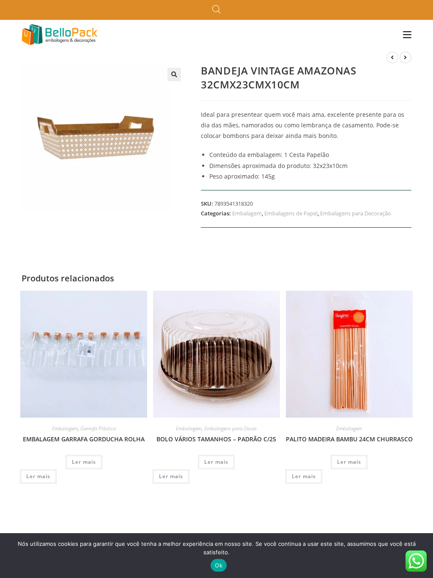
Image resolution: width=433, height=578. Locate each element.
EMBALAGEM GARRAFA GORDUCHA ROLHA (84, 439)
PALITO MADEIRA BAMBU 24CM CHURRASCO (349, 439)
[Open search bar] (216, 9)
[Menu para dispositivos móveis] (407, 34)
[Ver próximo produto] (405, 57)
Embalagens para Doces (230, 428)
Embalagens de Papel (291, 213)
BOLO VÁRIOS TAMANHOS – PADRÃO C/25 (216, 439)
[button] (174, 74)
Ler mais (84, 461)
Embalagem (247, 213)
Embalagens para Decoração (355, 213)
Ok (218, 565)
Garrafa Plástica (98, 428)
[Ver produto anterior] (392, 57)
